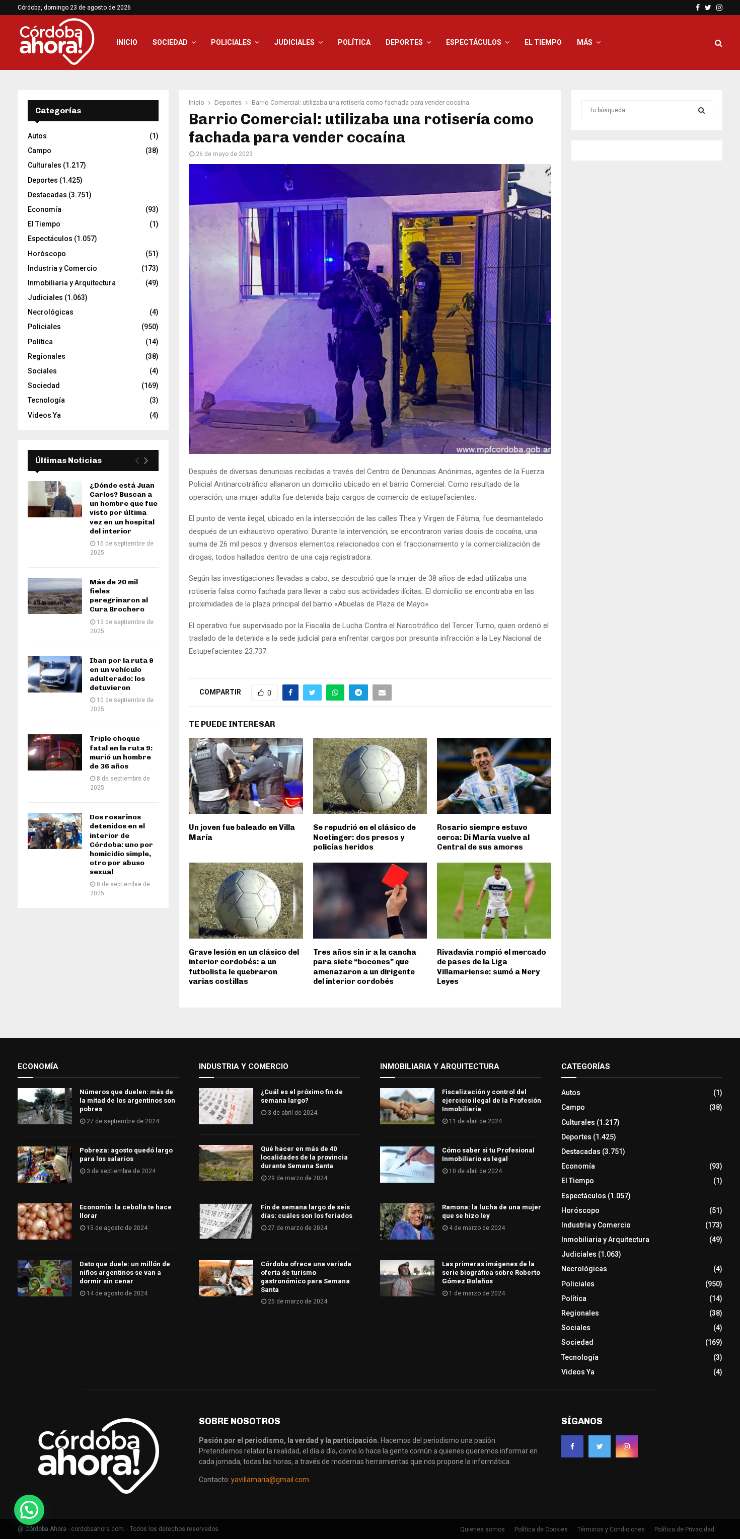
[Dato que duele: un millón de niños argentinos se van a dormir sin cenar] (45, 1278)
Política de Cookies (541, 1529)
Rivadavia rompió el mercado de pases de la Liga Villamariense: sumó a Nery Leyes (491, 967)
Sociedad (170, 42)
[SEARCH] (701, 110)
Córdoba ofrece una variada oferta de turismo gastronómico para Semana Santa (306, 1276)
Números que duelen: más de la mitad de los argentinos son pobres (127, 1100)
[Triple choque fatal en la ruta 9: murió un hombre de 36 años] (55, 752)
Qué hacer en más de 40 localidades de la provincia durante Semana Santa (304, 1157)
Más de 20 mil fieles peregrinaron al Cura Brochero (119, 596)
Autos (37, 136)
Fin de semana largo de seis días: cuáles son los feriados (306, 1211)
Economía (44, 209)
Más (585, 42)
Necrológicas (50, 312)
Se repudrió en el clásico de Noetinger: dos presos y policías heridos (364, 837)
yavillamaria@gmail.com (270, 1480)
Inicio (126, 42)
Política (354, 42)
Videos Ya (44, 415)
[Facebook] (572, 1446)
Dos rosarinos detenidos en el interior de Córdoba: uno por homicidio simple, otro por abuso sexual (121, 844)
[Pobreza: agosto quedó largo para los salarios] (45, 1164)
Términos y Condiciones (611, 1529)
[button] (29, 1510)
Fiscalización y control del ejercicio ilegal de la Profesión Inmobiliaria (491, 1100)
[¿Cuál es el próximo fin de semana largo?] (226, 1106)
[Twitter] (599, 1446)
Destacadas (47, 195)
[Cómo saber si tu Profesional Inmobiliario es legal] (407, 1164)
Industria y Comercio (62, 268)
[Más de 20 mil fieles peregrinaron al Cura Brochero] (55, 596)
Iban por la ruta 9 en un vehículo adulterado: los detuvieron (122, 674)
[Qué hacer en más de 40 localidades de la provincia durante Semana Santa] (226, 1163)
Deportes (404, 42)
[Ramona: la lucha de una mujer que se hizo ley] (407, 1221)
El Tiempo (543, 42)
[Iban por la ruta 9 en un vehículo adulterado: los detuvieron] (55, 674)
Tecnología (46, 400)
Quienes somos (482, 1529)
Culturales (44, 165)
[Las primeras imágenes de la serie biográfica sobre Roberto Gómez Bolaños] (407, 1278)
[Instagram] (627, 1446)
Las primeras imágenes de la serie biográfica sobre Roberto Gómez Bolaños (491, 1272)
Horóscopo (47, 254)
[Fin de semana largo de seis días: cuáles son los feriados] (226, 1221)
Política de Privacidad (684, 1529)
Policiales (231, 42)
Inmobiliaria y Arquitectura (72, 283)
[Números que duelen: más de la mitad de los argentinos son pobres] (45, 1106)
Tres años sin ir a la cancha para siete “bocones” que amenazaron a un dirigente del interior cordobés (364, 967)
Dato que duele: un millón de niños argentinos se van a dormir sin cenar (125, 1272)
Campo (39, 150)
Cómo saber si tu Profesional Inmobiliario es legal (488, 1154)
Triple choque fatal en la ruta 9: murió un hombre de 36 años (121, 752)
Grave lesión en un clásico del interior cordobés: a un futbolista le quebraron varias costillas (244, 967)
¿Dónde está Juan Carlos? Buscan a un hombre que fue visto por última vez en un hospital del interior (124, 508)
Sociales (42, 371)
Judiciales (294, 42)
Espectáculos (473, 42)
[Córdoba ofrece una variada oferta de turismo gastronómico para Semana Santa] (226, 1278)
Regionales (46, 356)
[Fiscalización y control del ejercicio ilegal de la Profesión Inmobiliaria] (407, 1106)
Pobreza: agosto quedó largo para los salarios (126, 1154)
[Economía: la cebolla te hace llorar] (45, 1221)
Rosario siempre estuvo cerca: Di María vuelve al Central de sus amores (483, 837)
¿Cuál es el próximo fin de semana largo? (302, 1096)
